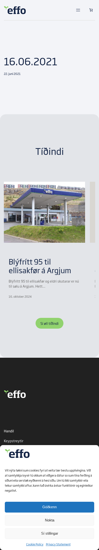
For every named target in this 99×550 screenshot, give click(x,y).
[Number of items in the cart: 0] (91, 10)
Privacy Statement (58, 544)
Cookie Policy (34, 544)
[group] (44, 240)
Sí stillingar (49, 533)
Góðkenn (49, 507)
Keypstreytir (13, 440)
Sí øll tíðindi (49, 323)
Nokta (49, 520)
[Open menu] (78, 10)
